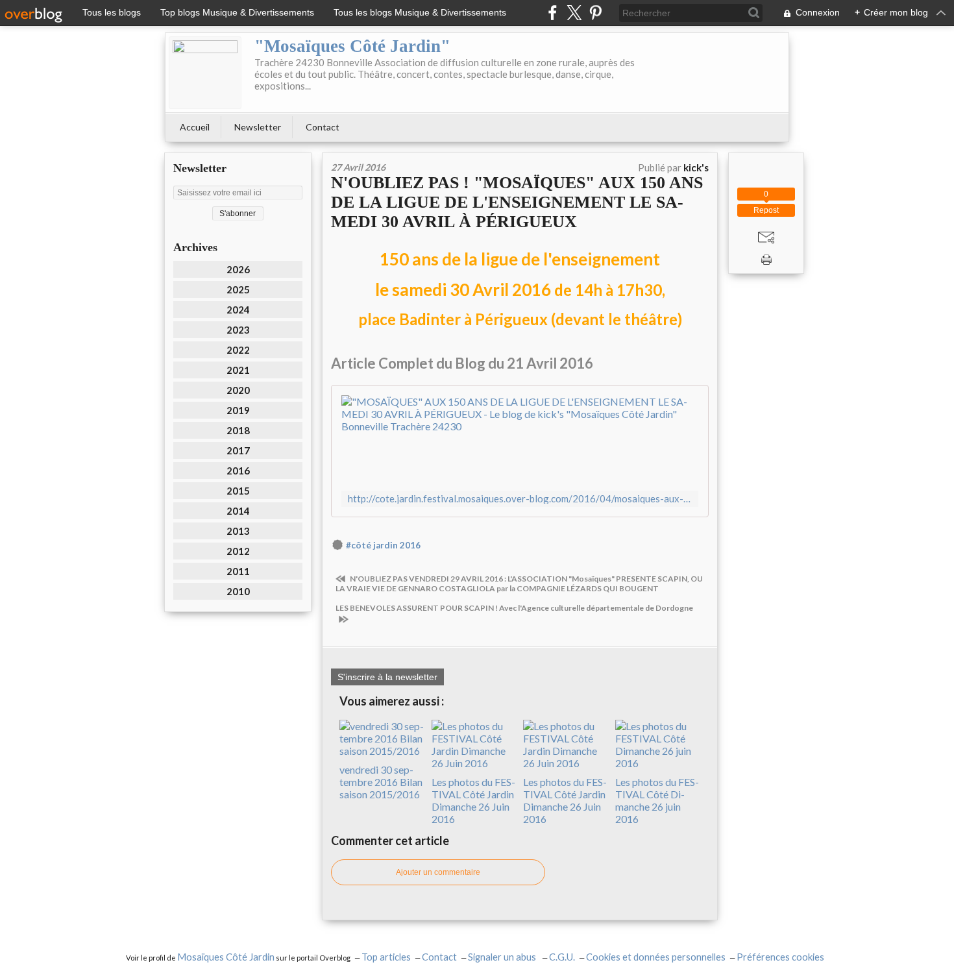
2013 (238, 531)
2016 (238, 470)
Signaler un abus (503, 957)
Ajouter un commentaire (438, 872)
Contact (322, 126)
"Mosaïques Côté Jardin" (352, 46)
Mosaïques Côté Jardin (226, 957)
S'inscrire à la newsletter (387, 677)
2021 (238, 370)
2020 (238, 390)
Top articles (386, 957)
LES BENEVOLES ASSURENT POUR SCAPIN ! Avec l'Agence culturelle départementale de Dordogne (514, 608)
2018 (238, 430)
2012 (238, 551)
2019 (238, 410)
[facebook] (552, 12)
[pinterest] (595, 12)
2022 (238, 350)
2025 (238, 289)
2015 (238, 491)
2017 (238, 450)
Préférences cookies (780, 957)
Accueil (195, 126)
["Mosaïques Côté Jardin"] (205, 72)
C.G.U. (562, 957)
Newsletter (257, 126)
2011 (238, 571)
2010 (238, 591)
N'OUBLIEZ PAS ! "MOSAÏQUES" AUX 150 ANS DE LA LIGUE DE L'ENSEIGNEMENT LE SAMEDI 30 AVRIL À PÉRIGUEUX (517, 202)
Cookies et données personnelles (656, 957)
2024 (238, 309)
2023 (238, 330)
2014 (238, 511)
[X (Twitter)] (574, 12)
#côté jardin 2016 (383, 545)
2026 (238, 269)
